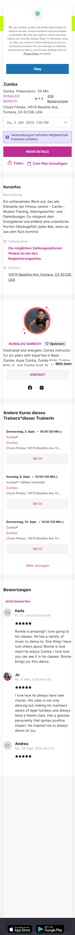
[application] (37, 467)
